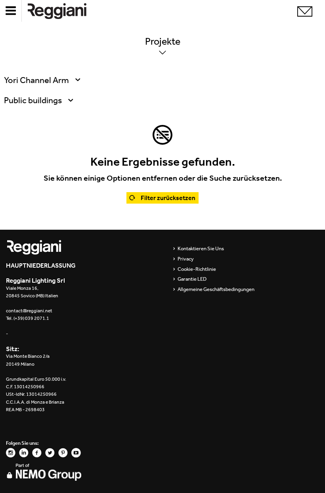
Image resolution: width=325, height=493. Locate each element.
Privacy (186, 259)
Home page (63, 11)
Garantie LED (192, 279)
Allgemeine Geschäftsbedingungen (216, 289)
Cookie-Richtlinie (197, 269)
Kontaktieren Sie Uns (201, 249)
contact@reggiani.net (29, 311)
